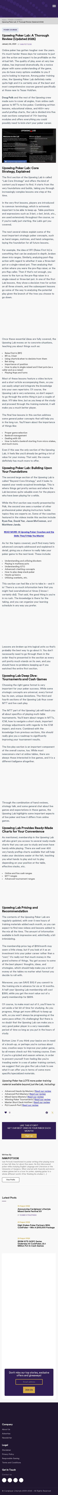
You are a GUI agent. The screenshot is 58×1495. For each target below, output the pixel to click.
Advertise (6, 1434)
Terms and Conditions (11, 1463)
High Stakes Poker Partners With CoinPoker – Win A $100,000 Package (36, 1226)
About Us (6, 1429)
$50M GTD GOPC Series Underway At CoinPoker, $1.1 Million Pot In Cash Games (32, 1243)
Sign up (29, 1136)
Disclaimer (6, 1450)
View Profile (10, 1180)
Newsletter (7, 1438)
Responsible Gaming (10, 1458)
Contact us (7, 1475)
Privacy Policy (8, 1454)
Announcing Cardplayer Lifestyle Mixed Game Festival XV (34, 1210)
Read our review (43, 1091)
